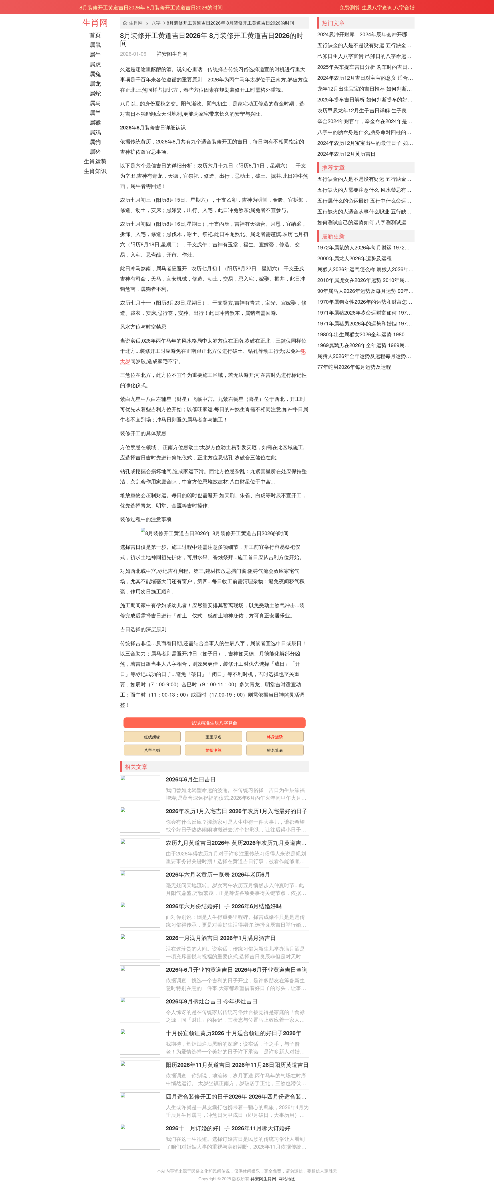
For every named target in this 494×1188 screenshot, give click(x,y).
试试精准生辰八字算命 (214, 722)
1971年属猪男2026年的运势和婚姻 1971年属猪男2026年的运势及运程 (366, 323)
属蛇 (95, 93)
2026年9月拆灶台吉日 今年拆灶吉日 (212, 1001)
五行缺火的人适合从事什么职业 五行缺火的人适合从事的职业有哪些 (366, 211)
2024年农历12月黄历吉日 (346, 153)
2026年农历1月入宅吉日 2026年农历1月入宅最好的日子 (237, 811)
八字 (156, 22)
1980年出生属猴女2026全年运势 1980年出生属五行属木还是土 (366, 334)
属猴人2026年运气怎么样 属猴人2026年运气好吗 (366, 269)
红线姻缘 (152, 736)
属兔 (95, 73)
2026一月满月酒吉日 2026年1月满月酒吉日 (221, 937)
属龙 (95, 83)
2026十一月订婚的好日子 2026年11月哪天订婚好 (228, 1128)
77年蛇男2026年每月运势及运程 (354, 366)
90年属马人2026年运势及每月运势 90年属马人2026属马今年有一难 (366, 290)
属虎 (95, 64)
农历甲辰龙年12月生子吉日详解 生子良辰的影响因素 (366, 110)
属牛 (95, 54)
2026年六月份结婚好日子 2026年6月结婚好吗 (224, 906)
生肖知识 (95, 171)
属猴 (95, 122)
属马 (95, 103)
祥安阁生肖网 (172, 53)
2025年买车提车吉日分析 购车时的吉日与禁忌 (366, 66)
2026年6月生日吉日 (191, 779)
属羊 (95, 112)
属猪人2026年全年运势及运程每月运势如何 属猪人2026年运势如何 (366, 355)
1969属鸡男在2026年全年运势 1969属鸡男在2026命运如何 (366, 345)
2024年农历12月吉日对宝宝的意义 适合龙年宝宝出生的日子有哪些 (366, 77)
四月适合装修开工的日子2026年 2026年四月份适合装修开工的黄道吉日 (256, 1096)
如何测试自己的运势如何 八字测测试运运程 (366, 222)
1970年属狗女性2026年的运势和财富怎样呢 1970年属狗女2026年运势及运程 (366, 301)
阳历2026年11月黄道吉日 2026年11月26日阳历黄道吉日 (237, 1064)
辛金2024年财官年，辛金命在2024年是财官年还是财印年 (366, 121)
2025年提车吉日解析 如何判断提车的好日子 (366, 99)
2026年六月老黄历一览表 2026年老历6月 (218, 874)
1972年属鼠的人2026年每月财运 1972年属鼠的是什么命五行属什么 (366, 247)
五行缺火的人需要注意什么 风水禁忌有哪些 (366, 189)
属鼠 (95, 44)
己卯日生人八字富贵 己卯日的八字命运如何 (366, 55)
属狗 (95, 141)
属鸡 (95, 132)
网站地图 (287, 1178)
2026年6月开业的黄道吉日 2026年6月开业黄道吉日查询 (237, 969)
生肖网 (95, 22)
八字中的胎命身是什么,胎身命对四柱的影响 (366, 131)
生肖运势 (95, 161)
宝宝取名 (214, 736)
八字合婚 (152, 750)
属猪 (95, 151)
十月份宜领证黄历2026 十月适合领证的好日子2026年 (233, 1033)
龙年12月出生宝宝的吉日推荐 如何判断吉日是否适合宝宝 (366, 88)
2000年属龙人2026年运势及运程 (354, 258)
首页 (95, 35)
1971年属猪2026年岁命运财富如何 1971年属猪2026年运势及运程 (366, 312)
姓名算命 (275, 750)
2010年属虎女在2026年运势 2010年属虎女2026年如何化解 (366, 279)
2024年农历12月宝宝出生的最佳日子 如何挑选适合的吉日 (366, 142)
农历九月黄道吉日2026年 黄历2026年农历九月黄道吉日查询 (242, 842)
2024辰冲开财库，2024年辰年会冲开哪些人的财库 (366, 34)
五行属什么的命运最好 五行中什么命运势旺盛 (366, 200)
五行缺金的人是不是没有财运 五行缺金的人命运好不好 (366, 45)
